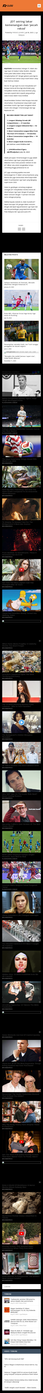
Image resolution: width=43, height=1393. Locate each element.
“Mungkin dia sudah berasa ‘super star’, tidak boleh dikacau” (19, 357)
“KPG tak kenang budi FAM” (14, 1359)
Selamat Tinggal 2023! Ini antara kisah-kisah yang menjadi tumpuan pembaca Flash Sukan (21, 1373)
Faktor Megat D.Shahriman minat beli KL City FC (21, 1366)
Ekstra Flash (23, 1303)
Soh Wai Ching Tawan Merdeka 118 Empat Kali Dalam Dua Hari (23, 1341)
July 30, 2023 (25, 152)
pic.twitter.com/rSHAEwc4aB (18, 144)
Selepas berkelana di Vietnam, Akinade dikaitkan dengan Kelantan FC (19, 283)
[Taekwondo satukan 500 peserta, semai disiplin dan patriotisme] (6, 1300)
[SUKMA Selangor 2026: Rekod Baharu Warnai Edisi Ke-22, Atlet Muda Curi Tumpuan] (6, 1321)
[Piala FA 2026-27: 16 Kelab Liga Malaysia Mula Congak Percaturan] (6, 1332)
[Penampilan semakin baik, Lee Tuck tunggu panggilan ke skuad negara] (21, 331)
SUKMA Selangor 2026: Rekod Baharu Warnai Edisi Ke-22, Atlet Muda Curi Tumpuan (24, 1321)
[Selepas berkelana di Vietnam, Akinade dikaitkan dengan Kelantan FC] (21, 269)
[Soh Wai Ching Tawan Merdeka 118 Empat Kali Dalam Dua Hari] (6, 1341)
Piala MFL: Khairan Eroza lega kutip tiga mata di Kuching (20, 314)
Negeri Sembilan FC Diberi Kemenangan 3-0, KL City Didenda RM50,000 (23, 1310)
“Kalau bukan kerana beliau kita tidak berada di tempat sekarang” (21, 1381)
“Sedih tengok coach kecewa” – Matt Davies (20, 1388)
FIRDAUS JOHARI (18, 32)
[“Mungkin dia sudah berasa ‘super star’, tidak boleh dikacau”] (21, 352)
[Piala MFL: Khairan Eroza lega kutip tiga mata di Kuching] (21, 300)
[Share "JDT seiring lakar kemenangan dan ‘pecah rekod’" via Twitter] (24, 229)
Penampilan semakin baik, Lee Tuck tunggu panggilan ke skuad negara (21, 345)
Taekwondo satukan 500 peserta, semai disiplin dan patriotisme (23, 1300)
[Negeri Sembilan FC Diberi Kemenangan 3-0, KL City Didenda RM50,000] (6, 1309)
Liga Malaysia (23, 1314)
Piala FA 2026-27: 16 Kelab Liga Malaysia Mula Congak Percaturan (23, 1332)
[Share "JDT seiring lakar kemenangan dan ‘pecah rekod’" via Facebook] (19, 229)
